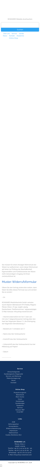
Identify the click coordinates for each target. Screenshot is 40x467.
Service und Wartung (13, 376)
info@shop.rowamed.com (22, 455)
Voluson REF (20, 410)
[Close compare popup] (1, 465)
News (5, 36)
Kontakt (12, 36)
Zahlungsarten (13, 424)
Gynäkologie (20, 403)
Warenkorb (20, 395)
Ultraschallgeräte (13, 372)
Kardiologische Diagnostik (13, 374)
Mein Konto (20, 397)
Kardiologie (20, 401)
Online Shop (13, 38)
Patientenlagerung (13, 378)
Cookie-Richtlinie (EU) (13, 435)
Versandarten (13, 426)
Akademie (20, 36)
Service (14, 33)
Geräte (21, 33)
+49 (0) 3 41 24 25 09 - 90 (23, 448)
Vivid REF (20, 412)
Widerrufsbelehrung (13, 428)
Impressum (13, 430)
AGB (13, 422)
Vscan (20, 399)
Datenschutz (13, 433)
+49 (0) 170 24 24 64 (24, 452)
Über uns (6, 33)
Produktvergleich (20, 392)
